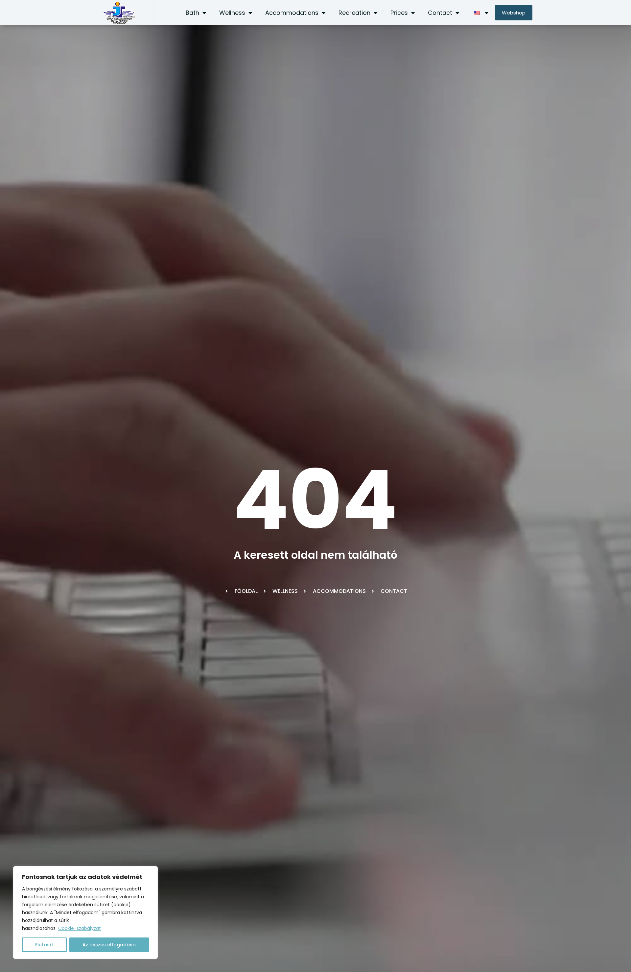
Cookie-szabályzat (79, 928)
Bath (192, 13)
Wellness (232, 13)
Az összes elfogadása (109, 944)
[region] (85, 912)
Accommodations (291, 13)
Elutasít (44, 944)
